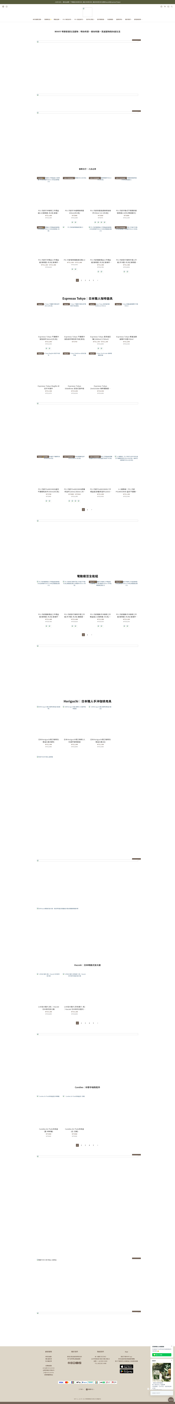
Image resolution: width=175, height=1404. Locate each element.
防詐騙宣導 (48, 1361)
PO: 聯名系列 (67, 19)
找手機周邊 (100, 19)
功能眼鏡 (110, 19)
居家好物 (119, 19)
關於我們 (128, 19)
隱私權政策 (48, 1359)
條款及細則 (48, 1356)
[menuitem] (77, 280)
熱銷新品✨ (48, 19)
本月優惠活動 (37, 19)
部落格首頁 (137, 19)
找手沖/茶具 (90, 19)
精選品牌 (56, 19)
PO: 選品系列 (78, 19)
